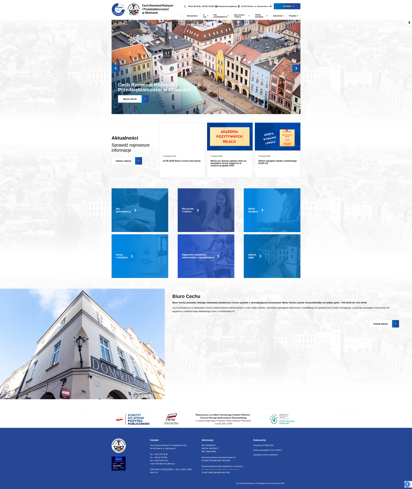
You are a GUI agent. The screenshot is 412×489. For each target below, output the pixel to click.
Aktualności (192, 16)
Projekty (293, 16)
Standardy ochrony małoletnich (265, 455)
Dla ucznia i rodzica (239, 16)
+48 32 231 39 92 (194, 6)
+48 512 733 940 (160, 457)
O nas (204, 16)
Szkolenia (277, 16)
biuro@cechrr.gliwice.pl (227, 6)
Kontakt (287, 6)
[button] (296, 68)
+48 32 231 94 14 (161, 461)
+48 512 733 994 (208, 6)
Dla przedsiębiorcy (220, 16)
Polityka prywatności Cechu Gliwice (267, 450)
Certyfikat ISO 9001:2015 (263, 445)
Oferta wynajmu (259, 16)
